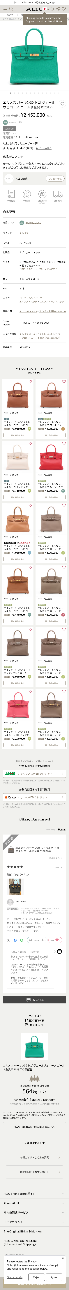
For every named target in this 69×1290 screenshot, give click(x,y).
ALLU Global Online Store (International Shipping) (20, 1242)
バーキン (24, 18)
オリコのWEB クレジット (32, 797)
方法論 (5, 1117)
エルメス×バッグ (28, 301)
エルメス (13, 18)
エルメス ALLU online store (52, 311)
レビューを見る (44, 148)
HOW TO (9, 15)
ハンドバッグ (35, 298)
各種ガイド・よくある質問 (34, 1157)
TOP (4, 18)
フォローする (55, 179)
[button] (64, 9)
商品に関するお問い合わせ (34, 1171)
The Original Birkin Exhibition (23, 1231)
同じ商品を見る (17, 435)
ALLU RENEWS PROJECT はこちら (35, 1126)
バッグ (23, 298)
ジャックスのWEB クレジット (35, 773)
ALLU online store (28, 311)
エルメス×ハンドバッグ (52, 301)
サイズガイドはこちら (47, 268)
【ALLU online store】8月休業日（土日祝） (34, 2)
